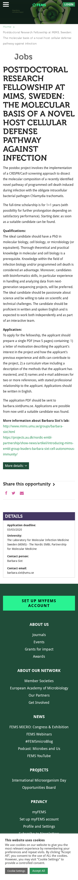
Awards (39, 656)
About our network (39, 670)
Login (68, 4)
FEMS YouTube (39, 756)
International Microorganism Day (39, 780)
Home (7, 26)
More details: (14, 466)
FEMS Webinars (39, 734)
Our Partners (39, 695)
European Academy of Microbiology (39, 688)
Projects (39, 770)
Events (39, 642)
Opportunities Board (39, 787)
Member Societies (39, 681)
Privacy (39, 801)
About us (39, 624)
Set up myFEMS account (39, 603)
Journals (39, 635)
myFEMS (39, 812)
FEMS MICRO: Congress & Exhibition (39, 727)
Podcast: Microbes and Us (39, 748)
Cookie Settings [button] (16, 870)
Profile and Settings (39, 826)
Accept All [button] (38, 870)
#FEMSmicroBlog (39, 741)
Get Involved (39, 702)
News (39, 716)
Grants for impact (39, 649)
